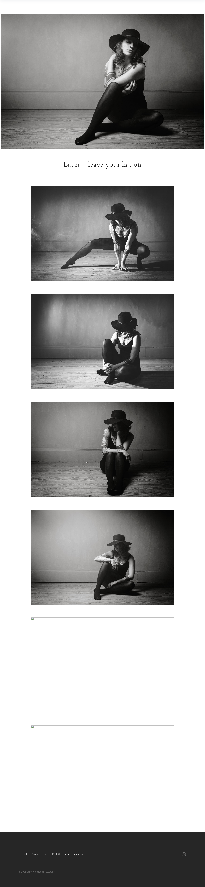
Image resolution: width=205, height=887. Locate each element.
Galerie (35, 854)
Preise (67, 854)
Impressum (79, 854)
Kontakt (56, 854)
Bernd (45, 854)
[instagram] (184, 854)
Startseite (23, 854)
